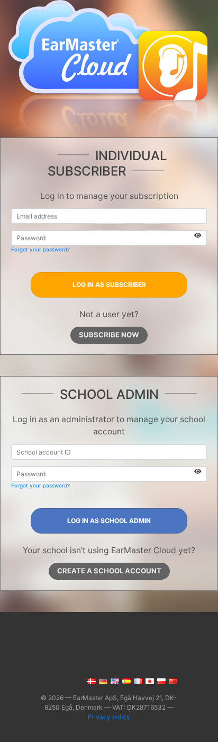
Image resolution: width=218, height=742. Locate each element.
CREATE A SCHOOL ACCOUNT (109, 570)
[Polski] (161, 681)
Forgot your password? (40, 249)
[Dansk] (91, 681)
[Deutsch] (102, 681)
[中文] (172, 681)
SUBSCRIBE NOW (109, 334)
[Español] (126, 681)
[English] (114, 681)
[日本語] (149, 681)
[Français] (137, 681)
